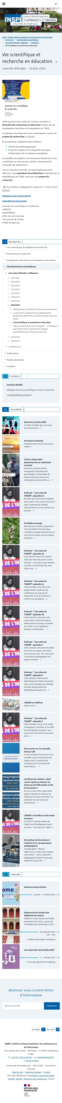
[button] (56, 4)
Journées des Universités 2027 (39, 950)
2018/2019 (35, 42)
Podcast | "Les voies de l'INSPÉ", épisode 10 (35, 613)
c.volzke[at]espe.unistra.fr (19, 394)
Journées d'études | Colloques (16, 42)
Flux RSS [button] (50, 1029)
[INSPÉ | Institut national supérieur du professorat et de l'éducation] (13, 18)
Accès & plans (32, 1060)
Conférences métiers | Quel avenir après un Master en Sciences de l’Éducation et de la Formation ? (38, 783)
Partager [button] (36, 1029)
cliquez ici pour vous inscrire (16, 196)
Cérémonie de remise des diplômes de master (36, 914)
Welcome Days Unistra (35, 887)
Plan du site (17, 1072)
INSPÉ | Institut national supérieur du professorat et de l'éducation (27, 37)
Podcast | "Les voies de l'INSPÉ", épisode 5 (35, 720)
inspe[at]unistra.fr (45, 1057)
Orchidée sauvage (33, 523)
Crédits (46, 1072)
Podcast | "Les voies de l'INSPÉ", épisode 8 (35, 674)
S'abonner (51, 1005)
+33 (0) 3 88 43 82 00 (21, 1057)
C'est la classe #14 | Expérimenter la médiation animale (37, 462)
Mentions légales (33, 1072)
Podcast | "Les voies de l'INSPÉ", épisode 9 (35, 643)
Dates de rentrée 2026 (35, 422)
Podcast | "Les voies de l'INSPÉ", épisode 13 (35, 494)
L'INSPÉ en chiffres (33, 702)
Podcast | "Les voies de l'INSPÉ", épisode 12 (35, 552)
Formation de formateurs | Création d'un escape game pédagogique (37, 843)
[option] (31, 425)
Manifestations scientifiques (27, 40)
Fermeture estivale (33, 441)
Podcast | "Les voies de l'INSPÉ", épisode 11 (35, 583)
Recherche (9, 40)
